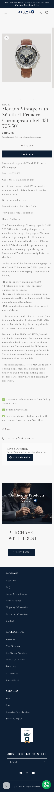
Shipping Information (17, 607)
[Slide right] (33, 99)
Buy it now (27, 154)
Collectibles (12, 679)
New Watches (13, 646)
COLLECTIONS (21, 552)
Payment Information (17, 614)
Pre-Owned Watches (16, 653)
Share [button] (8, 429)
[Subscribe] (43, 761)
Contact (10, 620)
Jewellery (11, 666)
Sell (8, 698)
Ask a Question (21, 457)
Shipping (18, 137)
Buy (8, 705)
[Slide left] (20, 99)
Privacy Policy (13, 600)
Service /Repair (14, 718)
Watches (10, 639)
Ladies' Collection (15, 659)
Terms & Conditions (16, 594)
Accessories (12, 673)
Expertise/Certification (18, 712)
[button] (6, 12)
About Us (11, 580)
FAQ (8, 587)
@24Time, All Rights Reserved (27, 786)
